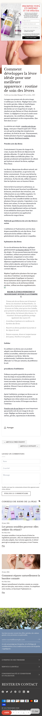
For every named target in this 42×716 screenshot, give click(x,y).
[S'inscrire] (38, 639)
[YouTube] (28, 692)
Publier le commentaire (16, 493)
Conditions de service (23, 646)
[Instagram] (20, 692)
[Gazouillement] (7, 692)
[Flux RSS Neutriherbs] (39, 501)
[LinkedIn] (24, 692)
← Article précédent (14, 442)
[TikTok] (11, 692)
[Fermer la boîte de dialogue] (40, 5)
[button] (21, 659)
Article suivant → (29, 446)
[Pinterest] (15, 692)
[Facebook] (3, 692)
